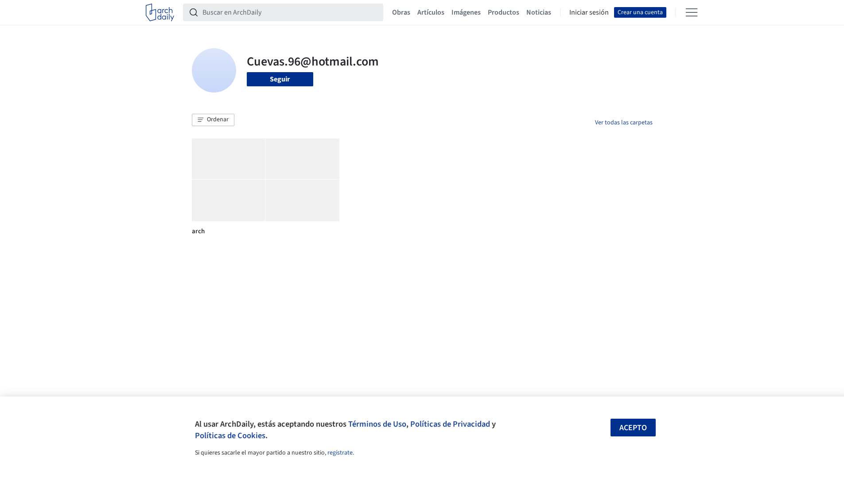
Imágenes (466, 12)
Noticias (538, 12)
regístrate (340, 452)
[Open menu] (692, 12)
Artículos (430, 12)
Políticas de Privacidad (450, 424)
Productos (503, 12)
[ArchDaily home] (160, 12)
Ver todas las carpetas (624, 123)
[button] (213, 120)
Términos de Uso (377, 424)
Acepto (633, 427)
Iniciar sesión (589, 12)
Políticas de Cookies (230, 435)
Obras (401, 12)
